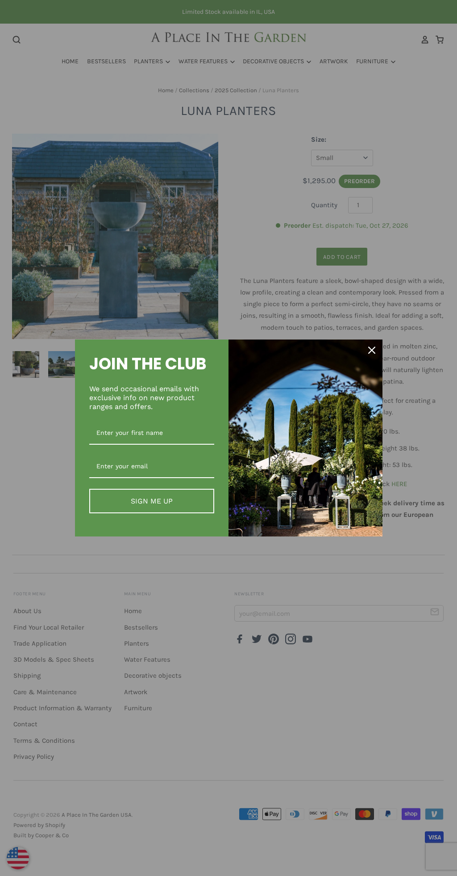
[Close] (371, 350)
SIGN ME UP (152, 501)
